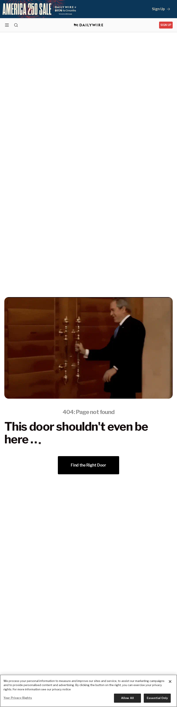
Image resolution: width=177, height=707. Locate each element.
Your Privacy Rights (17, 697)
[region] (88, 691)
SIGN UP (165, 25)
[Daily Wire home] (88, 25)
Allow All (127, 698)
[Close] (170, 681)
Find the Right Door (88, 465)
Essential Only (157, 698)
